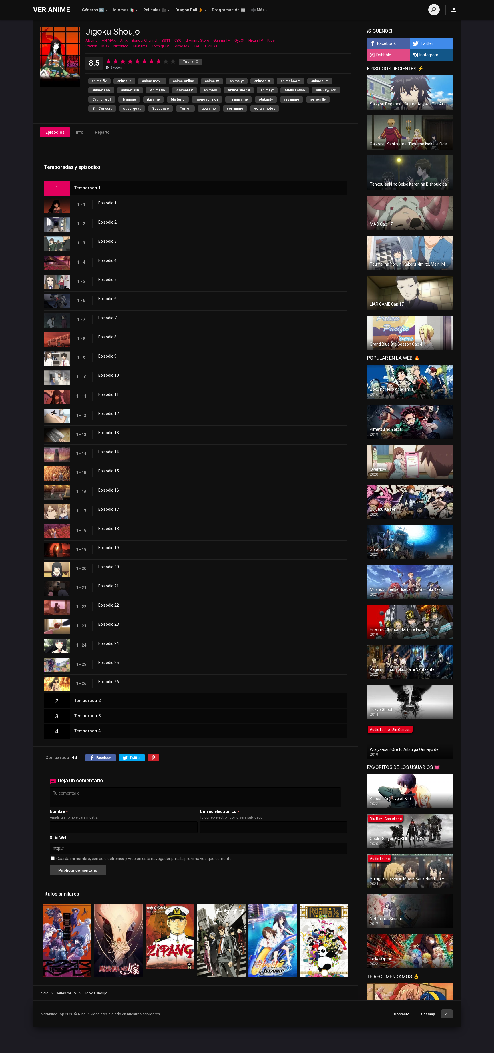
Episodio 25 (108, 662)
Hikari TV (255, 40)
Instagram (428, 54)
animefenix (101, 90)
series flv (318, 99)
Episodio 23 (108, 624)
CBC (177, 40)
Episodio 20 (108, 567)
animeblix (262, 81)
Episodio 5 (107, 279)
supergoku (132, 109)
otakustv (266, 99)
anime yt (237, 81)
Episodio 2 (107, 222)
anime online (183, 81)
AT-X (124, 40)
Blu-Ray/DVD (326, 90)
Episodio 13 (108, 432)
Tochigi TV (160, 46)
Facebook (386, 43)
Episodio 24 (108, 643)
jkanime (153, 99)
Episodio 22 (108, 605)
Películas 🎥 (154, 10)
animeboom (290, 81)
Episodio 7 (107, 318)
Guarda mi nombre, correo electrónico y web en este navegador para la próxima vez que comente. (144, 858)
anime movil (152, 81)
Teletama (140, 46)
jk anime (129, 99)
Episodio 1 (107, 203)
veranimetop (264, 109)
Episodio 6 (107, 298)
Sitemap (428, 1014)
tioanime (209, 109)
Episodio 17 (108, 509)
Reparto (102, 132)
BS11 (166, 40)
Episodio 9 (107, 356)
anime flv (99, 81)
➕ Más (258, 10)
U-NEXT (211, 46)
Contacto (401, 1014)
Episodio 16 (108, 490)
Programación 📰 (228, 10)
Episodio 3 (107, 241)
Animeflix (157, 90)
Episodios (55, 132)
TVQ (197, 46)
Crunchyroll (101, 99)
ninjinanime (238, 99)
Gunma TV (221, 40)
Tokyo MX (181, 46)
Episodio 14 (108, 452)
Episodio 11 (108, 394)
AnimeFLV (184, 90)
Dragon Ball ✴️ (189, 10)
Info (79, 132)
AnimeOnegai (239, 90)
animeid (210, 90)
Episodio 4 (107, 260)
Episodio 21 (108, 586)
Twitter (426, 43)
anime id (124, 81)
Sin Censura (102, 109)
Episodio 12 (108, 413)
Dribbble (383, 54)
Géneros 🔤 (93, 10)
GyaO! (239, 40)
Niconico (120, 46)
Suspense (160, 109)
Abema (91, 40)
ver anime (235, 109)
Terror (185, 109)
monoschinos (207, 99)
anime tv (212, 81)
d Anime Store (197, 40)
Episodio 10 (108, 375)
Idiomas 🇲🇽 (123, 10)
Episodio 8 (107, 337)
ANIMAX (109, 40)
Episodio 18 (108, 528)
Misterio (178, 99)
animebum (319, 81)
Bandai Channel (144, 40)
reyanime (291, 99)
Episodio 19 (108, 547)
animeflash (130, 90)
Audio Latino (294, 90)
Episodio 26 (108, 681)
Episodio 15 (108, 471)
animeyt (267, 90)
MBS (105, 46)
